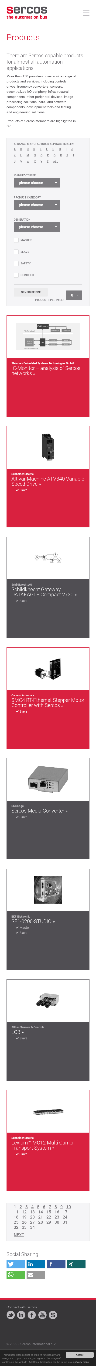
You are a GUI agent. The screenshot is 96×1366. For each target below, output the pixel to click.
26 (24, 1222)
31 (65, 1222)
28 (40, 1222)
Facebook (31, 1315)
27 (32, 1222)
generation (22, 219)
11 (16, 1212)
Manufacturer (25, 175)
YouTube (42, 1315)
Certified (27, 275)
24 (65, 1217)
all (55, 161)
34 (32, 1227)
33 (24, 1227)
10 (68, 1206)
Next (19, 1234)
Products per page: (49, 300)
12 (24, 1212)
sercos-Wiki (53, 1315)
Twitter (11, 1315)
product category (27, 197)
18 (16, 1217)
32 (16, 1227)
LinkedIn (21, 1315)
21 (40, 1217)
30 (57, 1222)
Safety (26, 263)
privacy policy (82, 1362)
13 (32, 1212)
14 (40, 1212)
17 (65, 1212)
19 (24, 1217)
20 (32, 1217)
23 (57, 1217)
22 (48, 1217)
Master (26, 240)
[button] (16, 1264)
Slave (25, 251)
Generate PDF (31, 292)
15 (48, 1212)
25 (16, 1222)
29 (48, 1222)
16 (57, 1212)
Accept (79, 1354)
